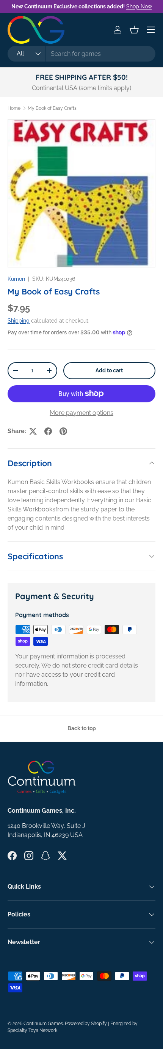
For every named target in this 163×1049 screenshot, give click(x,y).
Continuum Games (43, 1023)
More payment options (81, 412)
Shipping (19, 321)
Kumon (16, 279)
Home (14, 108)
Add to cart (109, 370)
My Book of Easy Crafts (52, 108)
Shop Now (139, 6)
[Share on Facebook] (48, 431)
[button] (134, 29)
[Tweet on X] (33, 431)
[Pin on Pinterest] (63, 431)
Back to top (81, 728)
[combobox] (81, 54)
